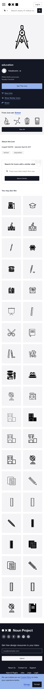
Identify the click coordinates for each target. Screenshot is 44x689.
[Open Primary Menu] (3, 4)
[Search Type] (6, 10)
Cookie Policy (26, 677)
